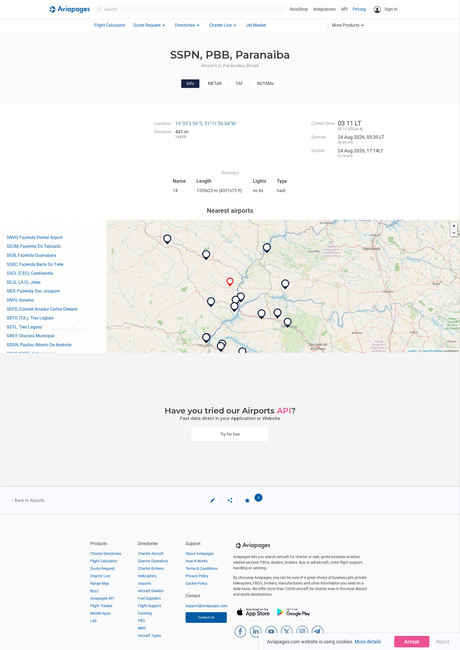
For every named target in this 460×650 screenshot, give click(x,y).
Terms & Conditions (201, 568)
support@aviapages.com (206, 606)
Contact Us (206, 617)
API (344, 9)
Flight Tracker (101, 606)
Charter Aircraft (151, 553)
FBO (141, 621)
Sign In (390, 9)
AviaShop (299, 9)
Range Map (99, 583)
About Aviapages (200, 553)
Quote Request (102, 568)
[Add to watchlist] (247, 500)
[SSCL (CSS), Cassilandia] (206, 255)
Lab (93, 621)
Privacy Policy (197, 576)
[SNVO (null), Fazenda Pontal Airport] (241, 297)
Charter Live (100, 576)
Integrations (324, 9)
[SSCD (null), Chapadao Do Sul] (167, 239)
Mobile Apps (100, 613)
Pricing (359, 9)
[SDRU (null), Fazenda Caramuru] (242, 352)
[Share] (230, 500)
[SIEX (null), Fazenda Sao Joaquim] (267, 248)
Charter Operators (153, 561)
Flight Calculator (109, 25)
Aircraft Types (149, 635)
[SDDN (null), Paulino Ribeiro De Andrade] (221, 347)
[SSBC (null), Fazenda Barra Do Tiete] (211, 302)
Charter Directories (105, 553)
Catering (145, 613)
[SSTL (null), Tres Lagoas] (206, 338)
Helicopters (147, 576)
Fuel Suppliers (149, 598)
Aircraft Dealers (150, 591)
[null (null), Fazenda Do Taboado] (236, 301)
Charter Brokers (151, 568)
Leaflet (412, 350)
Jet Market (256, 25)
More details (368, 641)
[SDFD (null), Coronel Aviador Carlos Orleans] (278, 313)
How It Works (197, 561)
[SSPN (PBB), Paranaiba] (230, 282)
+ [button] (454, 226)
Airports (144, 583)
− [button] (454, 232)
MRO (142, 628)
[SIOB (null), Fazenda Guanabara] (234, 307)
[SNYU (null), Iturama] (285, 284)
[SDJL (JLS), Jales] (262, 314)
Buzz (94, 591)
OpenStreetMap (432, 350)
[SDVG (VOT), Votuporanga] (288, 323)
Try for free (230, 434)
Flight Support (149, 606)
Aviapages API (102, 598)
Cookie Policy (196, 583)
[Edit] (212, 500)
